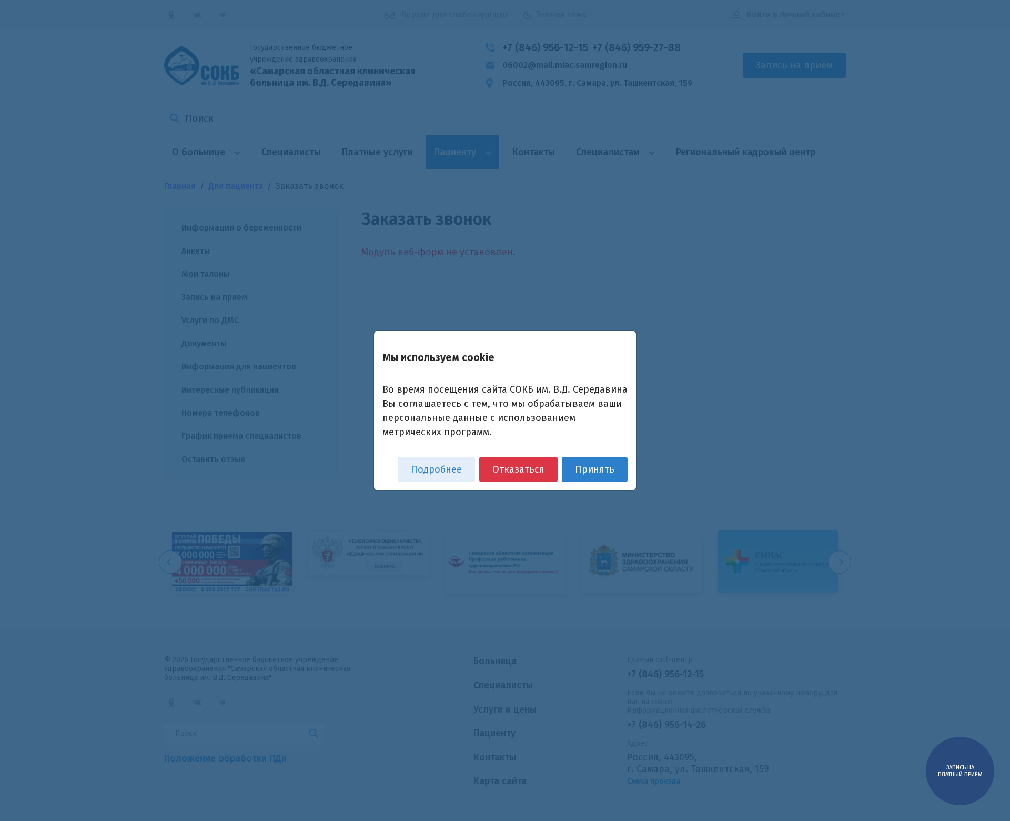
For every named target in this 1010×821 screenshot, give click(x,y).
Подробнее (436, 469)
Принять (594, 469)
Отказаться (518, 469)
